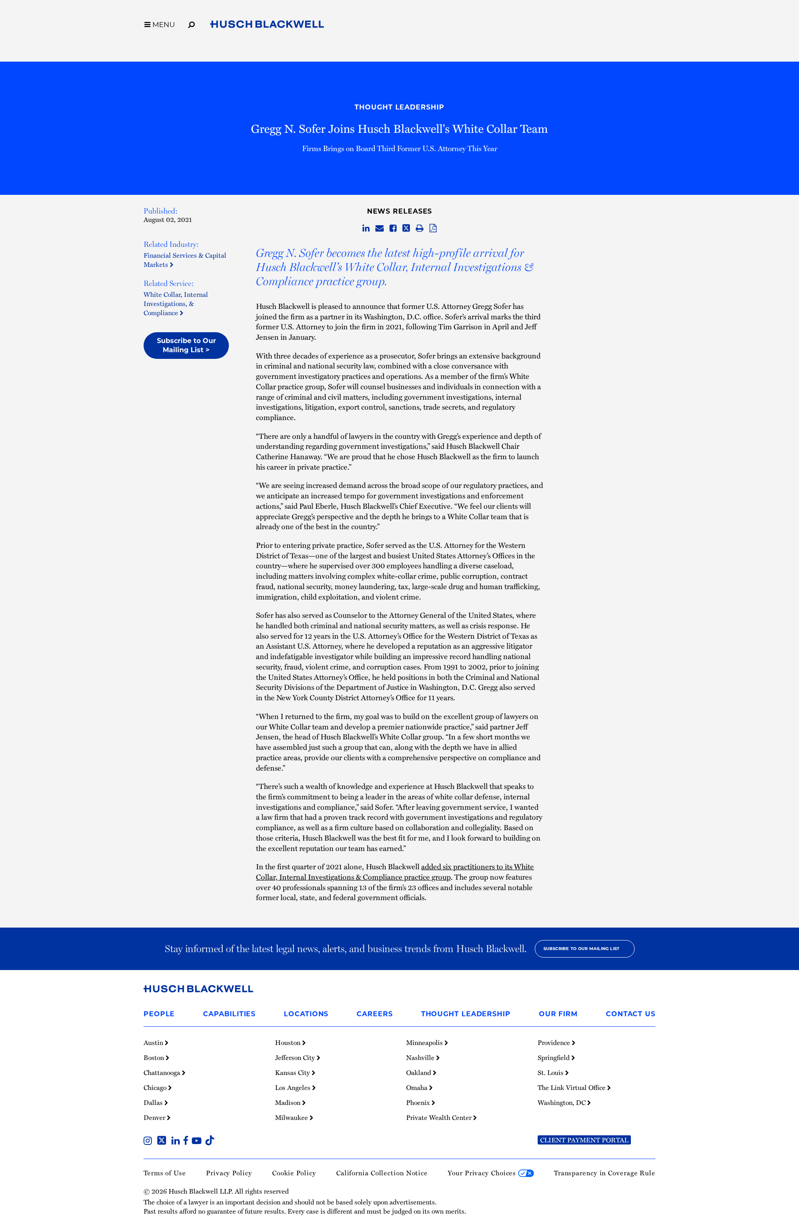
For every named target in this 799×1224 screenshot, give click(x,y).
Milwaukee (292, 1117)
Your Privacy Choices (483, 1173)
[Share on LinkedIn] (366, 229)
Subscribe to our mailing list (581, 948)
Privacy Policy (229, 1173)
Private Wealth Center (439, 1117)
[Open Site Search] (191, 23)
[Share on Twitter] (406, 229)
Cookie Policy (294, 1173)
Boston (155, 1057)
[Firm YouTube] (198, 1142)
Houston (288, 1042)
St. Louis (551, 1072)
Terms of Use (165, 1173)
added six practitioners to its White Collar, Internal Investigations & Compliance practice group (395, 871)
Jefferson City (296, 1057)
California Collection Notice (382, 1173)
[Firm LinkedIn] (177, 1142)
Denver (155, 1117)
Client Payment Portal (584, 1139)
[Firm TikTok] (210, 1142)
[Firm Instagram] (149, 1142)
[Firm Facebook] (187, 1142)
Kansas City (293, 1072)
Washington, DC (562, 1102)
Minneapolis (425, 1042)
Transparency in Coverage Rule (604, 1173)
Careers (374, 1014)
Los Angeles (293, 1087)
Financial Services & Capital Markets (185, 259)
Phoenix (419, 1102)
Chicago (156, 1087)
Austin (154, 1042)
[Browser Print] (420, 229)
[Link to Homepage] (267, 26)
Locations (306, 1014)
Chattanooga (163, 1072)
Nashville (421, 1057)
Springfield (554, 1057)
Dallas (154, 1102)
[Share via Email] (379, 229)
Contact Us (630, 1014)
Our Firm (558, 1014)
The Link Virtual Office (572, 1087)
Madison (288, 1102)
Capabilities (229, 1014)
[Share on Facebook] (393, 229)
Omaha (417, 1087)
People (159, 1014)
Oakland (419, 1072)
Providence (555, 1042)
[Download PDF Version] (433, 229)
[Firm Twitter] (163, 1142)
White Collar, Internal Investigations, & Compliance (176, 303)
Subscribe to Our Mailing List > (186, 345)
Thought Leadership (399, 107)
